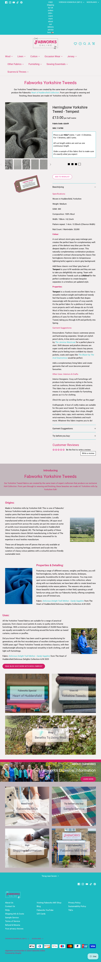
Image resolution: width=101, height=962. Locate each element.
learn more (88, 779)
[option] (26, 130)
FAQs (7, 910)
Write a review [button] (88, 453)
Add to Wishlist (62, 177)
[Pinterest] (21, 2)
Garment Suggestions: (62, 428)
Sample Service (12, 917)
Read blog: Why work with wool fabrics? (23, 666)
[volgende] (40, 130)
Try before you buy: (61, 436)
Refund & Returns (12, 925)
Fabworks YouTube (45, 910)
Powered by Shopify (13, 953)
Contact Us (10, 906)
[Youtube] (14, 2)
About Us (9, 903)
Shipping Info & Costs (14, 914)
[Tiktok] (17, 2)
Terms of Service (12, 921)
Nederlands (92, 2)
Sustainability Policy (77, 906)
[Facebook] (6, 2)
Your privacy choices (14, 929)
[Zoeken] (84, 43)
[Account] (89, 43)
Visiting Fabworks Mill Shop (49, 903)
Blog (39, 906)
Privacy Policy (74, 903)
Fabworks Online (38, 951)
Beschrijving (58, 187)
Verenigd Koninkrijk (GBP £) (70, 2)
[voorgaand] (11, 130)
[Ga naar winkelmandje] (93, 43)
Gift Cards (41, 914)
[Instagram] (10, 2)
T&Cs (70, 910)
